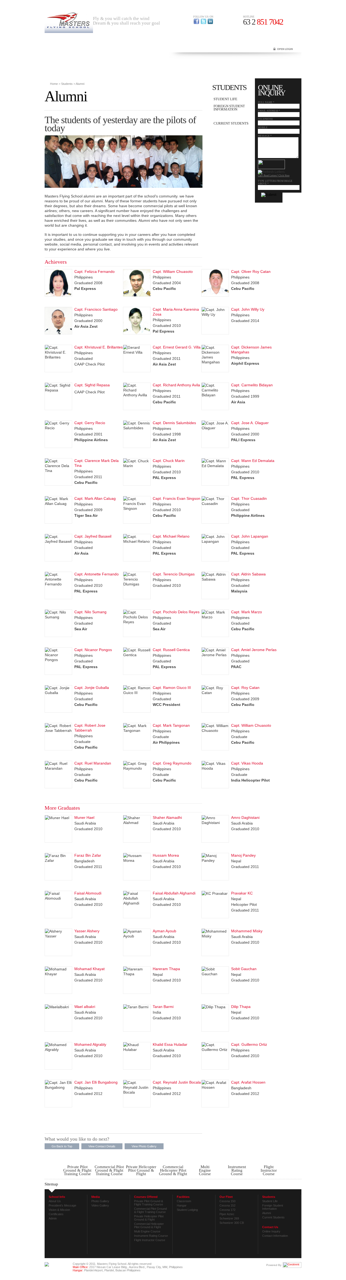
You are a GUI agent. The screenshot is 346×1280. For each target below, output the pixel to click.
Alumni (220, 116)
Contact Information (275, 1235)
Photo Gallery (100, 1201)
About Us (55, 1201)
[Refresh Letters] (271, 172)
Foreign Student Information (229, 107)
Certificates (56, 1214)
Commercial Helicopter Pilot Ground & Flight (173, 1170)
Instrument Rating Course (151, 1235)
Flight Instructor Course (149, 1240)
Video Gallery (100, 1205)
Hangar (182, 1205)
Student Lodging (187, 1209)
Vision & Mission (59, 1209)
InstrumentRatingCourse (237, 1170)
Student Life (225, 99)
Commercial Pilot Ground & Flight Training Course (109, 1170)
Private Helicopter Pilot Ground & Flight (141, 1170)
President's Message (62, 1205)
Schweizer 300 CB (231, 1222)
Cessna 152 (227, 1205)
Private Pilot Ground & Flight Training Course (77, 1170)
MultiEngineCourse (205, 1170)
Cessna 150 (227, 1201)
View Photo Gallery (144, 1146)
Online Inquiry (271, 1231)
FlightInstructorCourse (269, 1170)
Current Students (231, 123)
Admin (53, 1218)
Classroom (184, 1201)
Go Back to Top (62, 1146)
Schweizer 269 (229, 1218)
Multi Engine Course (147, 1231)
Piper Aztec (226, 1214)
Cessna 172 (227, 1209)
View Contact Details (101, 1146)
